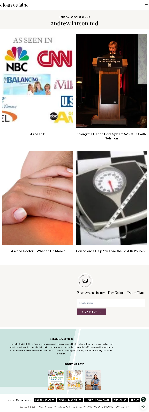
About (135, 400)
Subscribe (120, 400)
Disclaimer (108, 407)
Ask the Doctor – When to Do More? (38, 251)
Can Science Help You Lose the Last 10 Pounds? (111, 251)
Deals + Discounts (70, 400)
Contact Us (122, 407)
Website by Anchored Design (68, 407)
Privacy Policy (92, 407)
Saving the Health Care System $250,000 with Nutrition (111, 136)
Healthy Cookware (98, 400)
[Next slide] (103, 382)
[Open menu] (146, 5)
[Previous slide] (46, 382)
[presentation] (37, 81)
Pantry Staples (44, 400)
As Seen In (38, 134)
